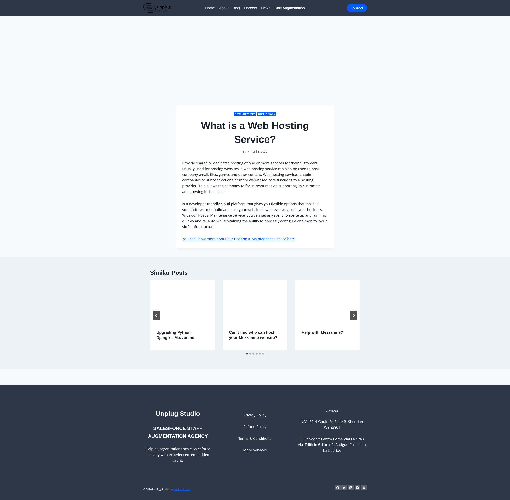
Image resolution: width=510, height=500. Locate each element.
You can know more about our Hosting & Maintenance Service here (238, 238)
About (224, 8)
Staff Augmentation (290, 8)
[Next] (353, 315)
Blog (236, 8)
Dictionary (266, 114)
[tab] (247, 354)
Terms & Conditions (254, 438)
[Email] (364, 487)
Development (245, 114)
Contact (356, 8)
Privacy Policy (254, 415)
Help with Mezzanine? (322, 332)
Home (210, 8)
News (265, 8)
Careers (250, 8)
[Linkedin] (357, 487)
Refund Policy (254, 426)
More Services (255, 450)
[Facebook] (338, 487)
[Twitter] (344, 487)
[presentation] (182, 302)
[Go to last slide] (156, 315)
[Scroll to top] (501, 493)
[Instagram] (351, 487)
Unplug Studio (181, 489)
